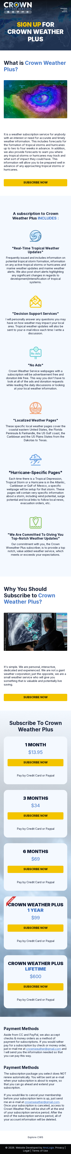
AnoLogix (48, 1147)
